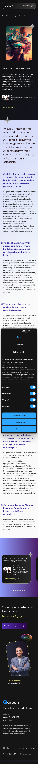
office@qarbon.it (11, 720)
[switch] (33, 393)
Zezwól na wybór (19, 422)
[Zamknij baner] (35, 331)
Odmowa (19, 429)
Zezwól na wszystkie (19, 415)
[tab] (13, 590)
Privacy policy (23, 748)
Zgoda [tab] (19, 337)
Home (4, 16)
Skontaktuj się (28, 6)
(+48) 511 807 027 (11, 717)
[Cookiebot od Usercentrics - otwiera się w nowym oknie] (22, 331)
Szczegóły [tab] (19, 344)
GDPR (33, 748)
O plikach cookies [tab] (19, 352)
